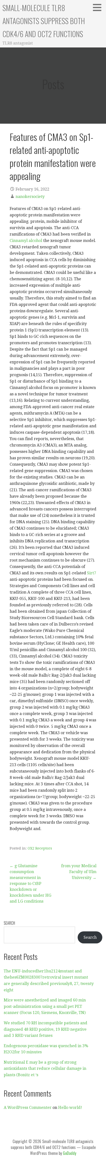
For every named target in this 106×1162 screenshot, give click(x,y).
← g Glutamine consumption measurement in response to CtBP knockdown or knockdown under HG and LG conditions (30, 884)
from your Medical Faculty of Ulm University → (78, 872)
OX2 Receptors (40, 848)
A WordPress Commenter (28, 1107)
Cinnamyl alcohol (26, 240)
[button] (99, 7)
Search (9, 923)
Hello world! (70, 1107)
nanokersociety (30, 196)
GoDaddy (69, 1153)
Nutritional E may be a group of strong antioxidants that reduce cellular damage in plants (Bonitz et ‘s (45, 1068)
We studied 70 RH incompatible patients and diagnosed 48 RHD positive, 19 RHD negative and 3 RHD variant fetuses (45, 1029)
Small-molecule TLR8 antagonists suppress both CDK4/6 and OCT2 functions (43, 20)
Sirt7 (91, 573)
